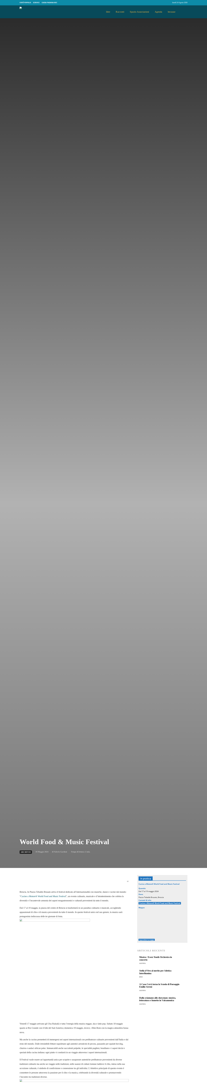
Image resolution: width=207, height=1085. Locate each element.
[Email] (61, 883)
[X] (48, 883)
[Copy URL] (80, 883)
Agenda (142, 963)
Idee (141, 977)
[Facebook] (163, 3)
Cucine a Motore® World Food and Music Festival (43, 896)
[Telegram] (67, 883)
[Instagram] (169, 3)
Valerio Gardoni (60, 852)
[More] (87, 883)
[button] (184, 12)
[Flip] (74, 883)
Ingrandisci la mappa (146, 940)
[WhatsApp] (54, 883)
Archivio (26, 852)
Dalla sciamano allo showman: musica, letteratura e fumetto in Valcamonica (157, 999)
